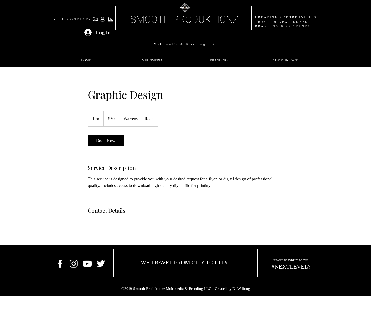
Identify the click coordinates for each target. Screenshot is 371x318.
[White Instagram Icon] (73, 263)
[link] (106, 140)
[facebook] (60, 263)
